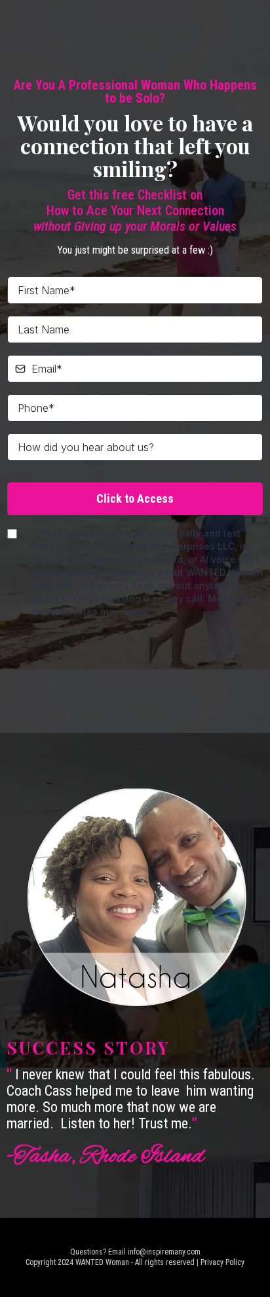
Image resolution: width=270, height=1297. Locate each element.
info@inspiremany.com (164, 1251)
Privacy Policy (222, 1262)
